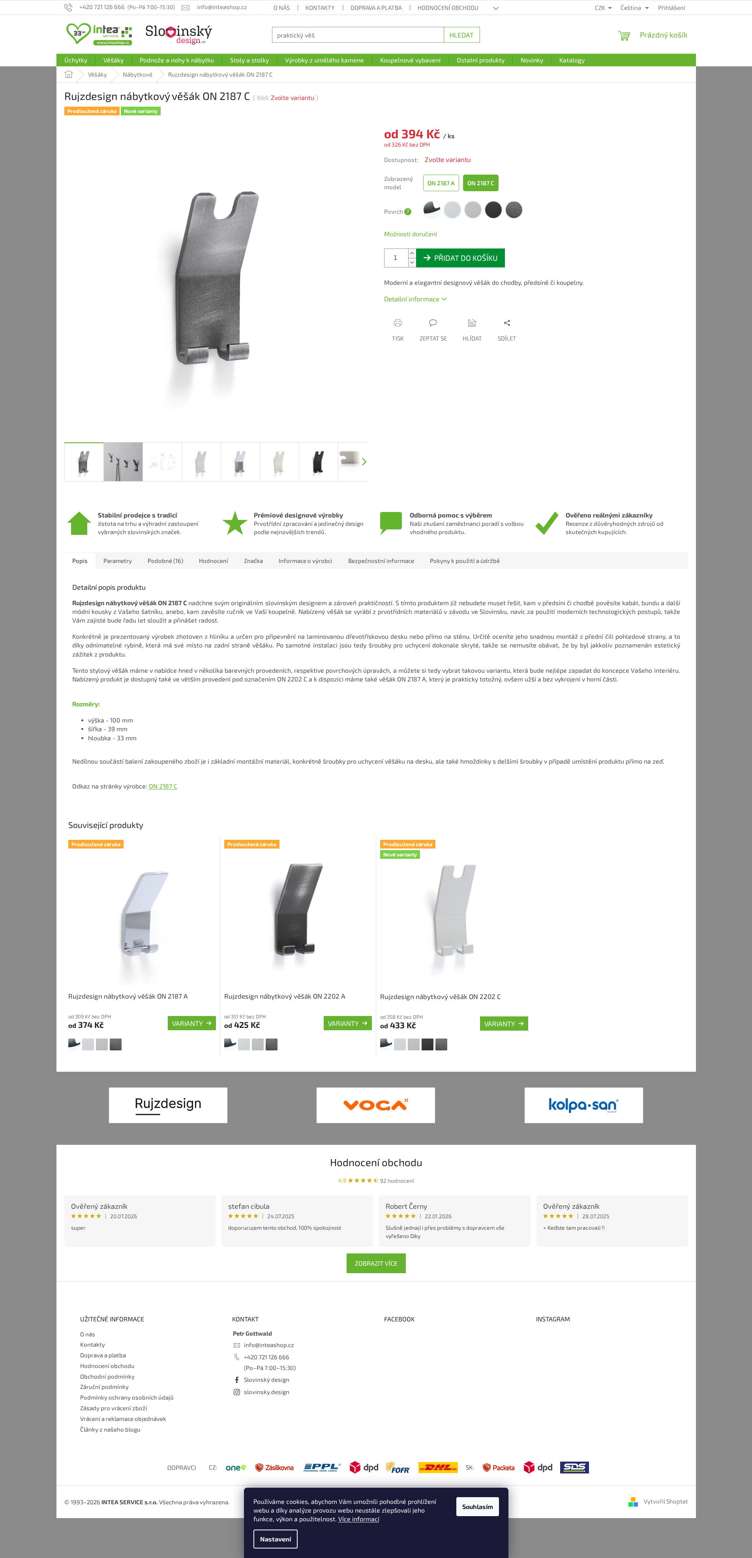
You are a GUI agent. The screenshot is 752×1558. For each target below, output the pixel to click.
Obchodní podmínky (107, 1376)
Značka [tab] (253, 560)
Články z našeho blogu (110, 1429)
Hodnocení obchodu (448, 7)
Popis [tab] (80, 560)
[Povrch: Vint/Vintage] (116, 1044)
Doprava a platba (376, 7)
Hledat (462, 35)
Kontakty (320, 7)
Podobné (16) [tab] (165, 560)
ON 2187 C (163, 786)
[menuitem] (75, 60)
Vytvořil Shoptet (666, 1501)
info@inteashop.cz (269, 1344)
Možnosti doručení (410, 233)
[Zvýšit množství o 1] (412, 253)
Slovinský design (266, 1379)
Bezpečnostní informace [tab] (381, 560)
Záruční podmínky (104, 1386)
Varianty (187, 1023)
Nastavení (275, 1539)
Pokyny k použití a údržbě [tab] (465, 560)
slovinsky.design (266, 1391)
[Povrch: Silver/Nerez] (102, 1044)
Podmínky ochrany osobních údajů (127, 1397)
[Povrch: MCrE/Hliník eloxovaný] (88, 1044)
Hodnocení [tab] (213, 560)
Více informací (358, 1518)
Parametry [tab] (117, 560)
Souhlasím (477, 1506)
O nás (282, 7)
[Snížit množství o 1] (412, 262)
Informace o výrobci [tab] (305, 560)
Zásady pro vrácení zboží (113, 1407)
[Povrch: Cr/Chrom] (74, 1044)
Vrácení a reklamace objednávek (123, 1418)
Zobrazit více (376, 1263)
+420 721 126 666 (266, 1356)
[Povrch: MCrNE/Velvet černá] (427, 1044)
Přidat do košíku (466, 257)
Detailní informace (411, 299)
